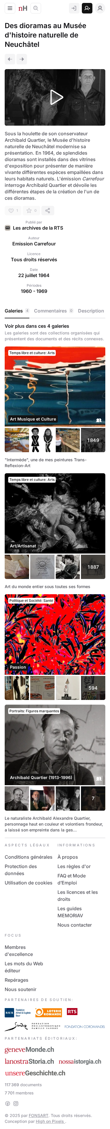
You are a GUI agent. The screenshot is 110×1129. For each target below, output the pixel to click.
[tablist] (55, 311)
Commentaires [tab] (53, 311)
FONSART (38, 1115)
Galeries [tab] (16, 311)
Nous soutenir (20, 989)
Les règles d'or (74, 866)
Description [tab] (91, 311)
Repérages (16, 980)
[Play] (55, 97)
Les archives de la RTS (38, 228)
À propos (67, 857)
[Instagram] (16, 1103)
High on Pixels (50, 1121)
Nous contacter (74, 925)
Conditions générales (29, 857)
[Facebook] (8, 1103)
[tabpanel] (55, 578)
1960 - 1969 (34, 291)
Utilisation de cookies (29, 883)
